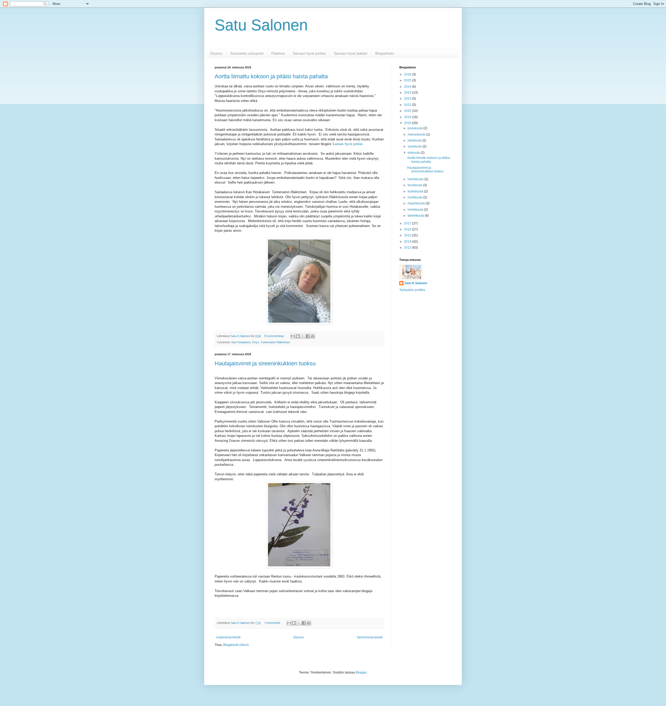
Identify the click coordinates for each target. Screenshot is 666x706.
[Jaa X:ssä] (302, 336)
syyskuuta (415, 146)
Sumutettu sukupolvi (247, 53)
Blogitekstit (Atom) (236, 645)
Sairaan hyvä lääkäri (350, 53)
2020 (408, 111)
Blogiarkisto (384, 53)
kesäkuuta (415, 185)
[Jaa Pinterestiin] (312, 336)
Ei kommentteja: (274, 336)
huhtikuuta (415, 197)
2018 (408, 123)
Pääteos (278, 53)
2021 (408, 105)
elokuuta (414, 152)
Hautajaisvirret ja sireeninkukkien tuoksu (265, 363)
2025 (408, 80)
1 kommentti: (272, 622)
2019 (408, 117)
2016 (408, 229)
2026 (408, 74)
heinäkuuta (416, 179)
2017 (408, 223)
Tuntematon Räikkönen (275, 342)
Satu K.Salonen (416, 283)
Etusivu (216, 53)
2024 (408, 86)
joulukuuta (415, 128)
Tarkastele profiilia (412, 290)
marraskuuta (417, 134)
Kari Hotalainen (241, 342)
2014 (408, 241)
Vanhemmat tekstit (369, 637)
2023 (408, 92)
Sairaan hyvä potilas (309, 53)
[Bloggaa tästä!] (297, 336)
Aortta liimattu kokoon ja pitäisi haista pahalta (271, 76)
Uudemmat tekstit (228, 637)
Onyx (255, 342)
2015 (408, 235)
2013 (408, 247)
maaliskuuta (417, 203)
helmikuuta (416, 209)
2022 (408, 98)
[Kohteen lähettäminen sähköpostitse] (293, 336)
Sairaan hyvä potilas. (348, 144)
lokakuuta (415, 140)
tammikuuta (416, 215)
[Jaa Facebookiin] (307, 336)
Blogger (361, 672)
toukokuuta (416, 191)
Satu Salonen (261, 25)
